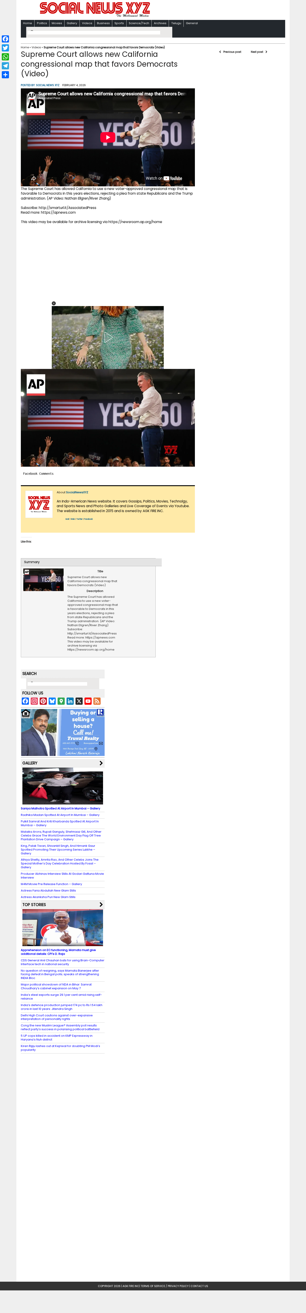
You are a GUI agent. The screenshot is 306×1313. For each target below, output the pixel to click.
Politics (42, 23)
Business (103, 23)
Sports (119, 23)
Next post (257, 52)
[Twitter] (5, 47)
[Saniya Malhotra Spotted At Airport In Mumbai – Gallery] (62, 802)
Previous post (232, 52)
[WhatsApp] (5, 56)
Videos (87, 23)
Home (27, 23)
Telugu (176, 23)
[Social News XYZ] (95, 16)
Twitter (79, 519)
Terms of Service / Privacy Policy (165, 1286)
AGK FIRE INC (131, 1286)
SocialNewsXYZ (77, 492)
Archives (160, 23)
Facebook (88, 519)
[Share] (5, 74)
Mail (67, 519)
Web (73, 519)
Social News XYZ (47, 85)
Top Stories (34, 904)
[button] (54, 303)
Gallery (72, 23)
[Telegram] (5, 65)
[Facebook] (5, 38)
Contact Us (199, 1286)
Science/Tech (139, 23)
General (192, 23)
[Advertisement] (211, 10)
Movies (57, 23)
